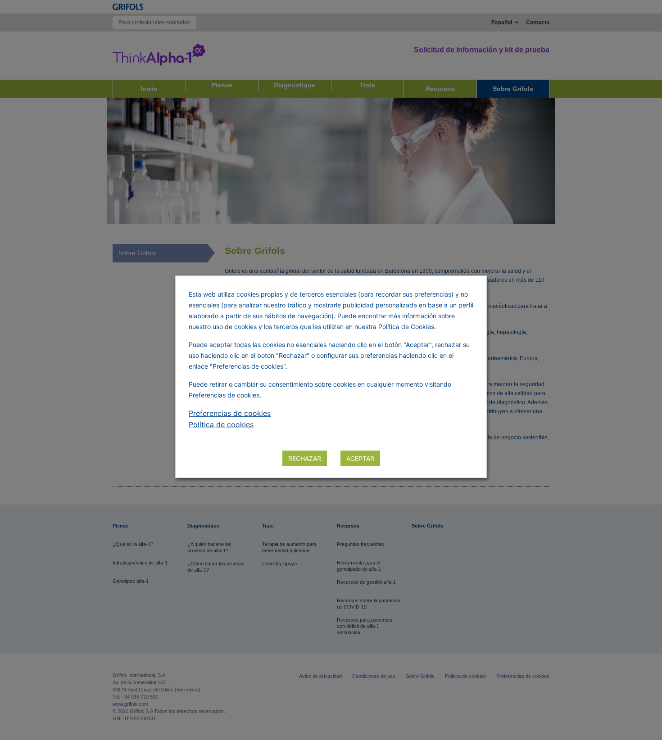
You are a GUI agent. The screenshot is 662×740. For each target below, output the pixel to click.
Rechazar (304, 458)
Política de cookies (221, 424)
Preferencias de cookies (230, 413)
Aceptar (360, 458)
